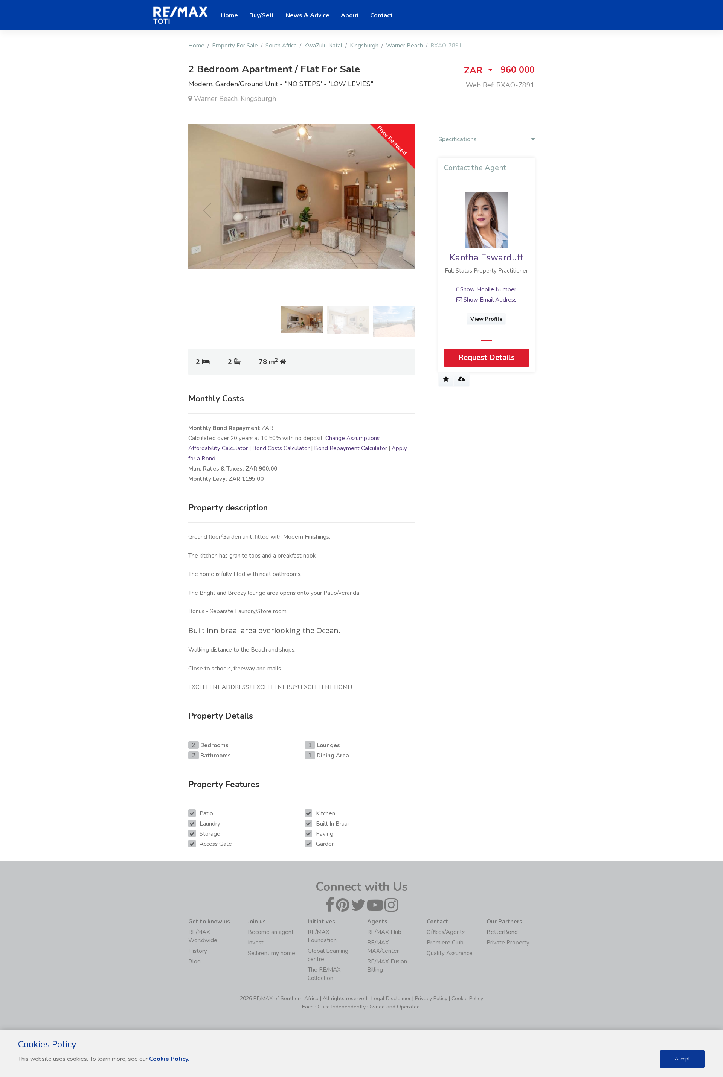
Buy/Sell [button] (261, 15)
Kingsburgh (364, 45)
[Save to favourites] (446, 379)
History (197, 951)
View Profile (487, 319)
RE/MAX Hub (384, 932)
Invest (256, 942)
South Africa (281, 45)
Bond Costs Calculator (281, 448)
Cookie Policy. (169, 1059)
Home (196, 45)
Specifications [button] (457, 139)
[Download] (461, 379)
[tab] (486, 141)
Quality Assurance (450, 953)
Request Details (486, 357)
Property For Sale (235, 45)
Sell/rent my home (271, 953)
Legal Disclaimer (391, 998)
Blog (194, 961)
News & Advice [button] (307, 15)
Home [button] (229, 15)
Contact (381, 15)
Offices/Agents (446, 932)
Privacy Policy (431, 998)
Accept (682, 1059)
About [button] (350, 15)
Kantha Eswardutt (486, 257)
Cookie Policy (467, 998)
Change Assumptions (352, 438)
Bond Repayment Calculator (350, 448)
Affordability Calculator (218, 448)
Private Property (508, 942)
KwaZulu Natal (323, 45)
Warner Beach (404, 45)
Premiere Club (445, 942)
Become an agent (271, 932)
